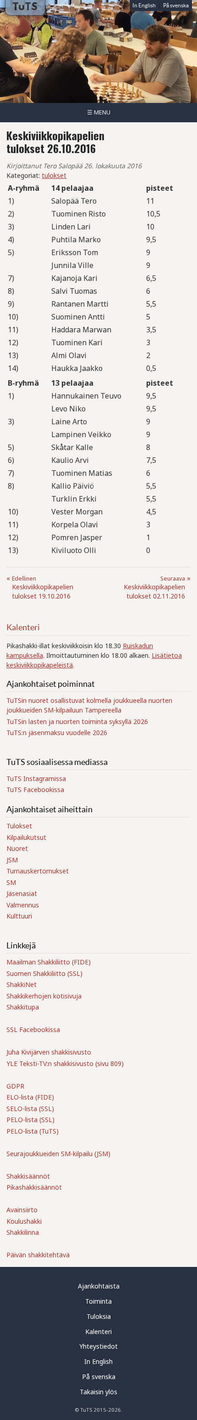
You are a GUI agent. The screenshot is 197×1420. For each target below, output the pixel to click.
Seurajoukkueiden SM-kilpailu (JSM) (58, 1153)
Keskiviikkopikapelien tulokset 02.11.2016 (154, 587)
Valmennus (22, 905)
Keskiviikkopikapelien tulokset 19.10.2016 (42, 587)
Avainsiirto (22, 1209)
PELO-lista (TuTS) (32, 1131)
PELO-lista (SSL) (30, 1119)
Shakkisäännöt (28, 1176)
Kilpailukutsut (26, 837)
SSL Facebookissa (33, 1029)
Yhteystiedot (98, 1346)
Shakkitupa (22, 1007)
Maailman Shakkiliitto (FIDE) (48, 962)
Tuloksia (99, 1316)
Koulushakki (24, 1221)
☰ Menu (98, 112)
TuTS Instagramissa (36, 778)
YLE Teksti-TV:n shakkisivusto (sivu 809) (65, 1063)
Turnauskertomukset (37, 871)
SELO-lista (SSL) (30, 1108)
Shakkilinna (22, 1232)
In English (144, 5)
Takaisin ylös (98, 1391)
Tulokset (19, 825)
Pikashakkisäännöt (34, 1187)
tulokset (54, 175)
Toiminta (98, 1301)
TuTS (25, 7)
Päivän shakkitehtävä (38, 1254)
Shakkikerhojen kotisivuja (44, 996)
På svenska (176, 5)
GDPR (15, 1086)
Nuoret (17, 848)
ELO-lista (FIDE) (30, 1097)
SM (11, 882)
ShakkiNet (21, 984)
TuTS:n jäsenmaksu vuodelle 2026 (56, 732)
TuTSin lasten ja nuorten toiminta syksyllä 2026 (77, 721)
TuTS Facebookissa (35, 789)
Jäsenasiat (21, 893)
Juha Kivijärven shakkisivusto (48, 1052)
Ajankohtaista (99, 1286)
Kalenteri (23, 627)
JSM (12, 859)
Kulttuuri (19, 916)
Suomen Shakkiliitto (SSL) (44, 973)
